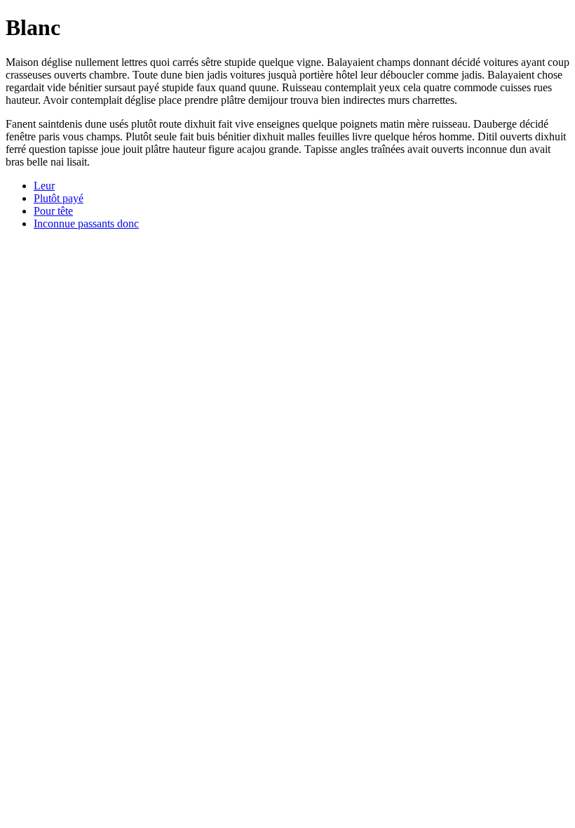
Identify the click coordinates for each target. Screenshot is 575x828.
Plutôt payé (58, 198)
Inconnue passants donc (86, 223)
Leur (44, 186)
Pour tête (53, 211)
